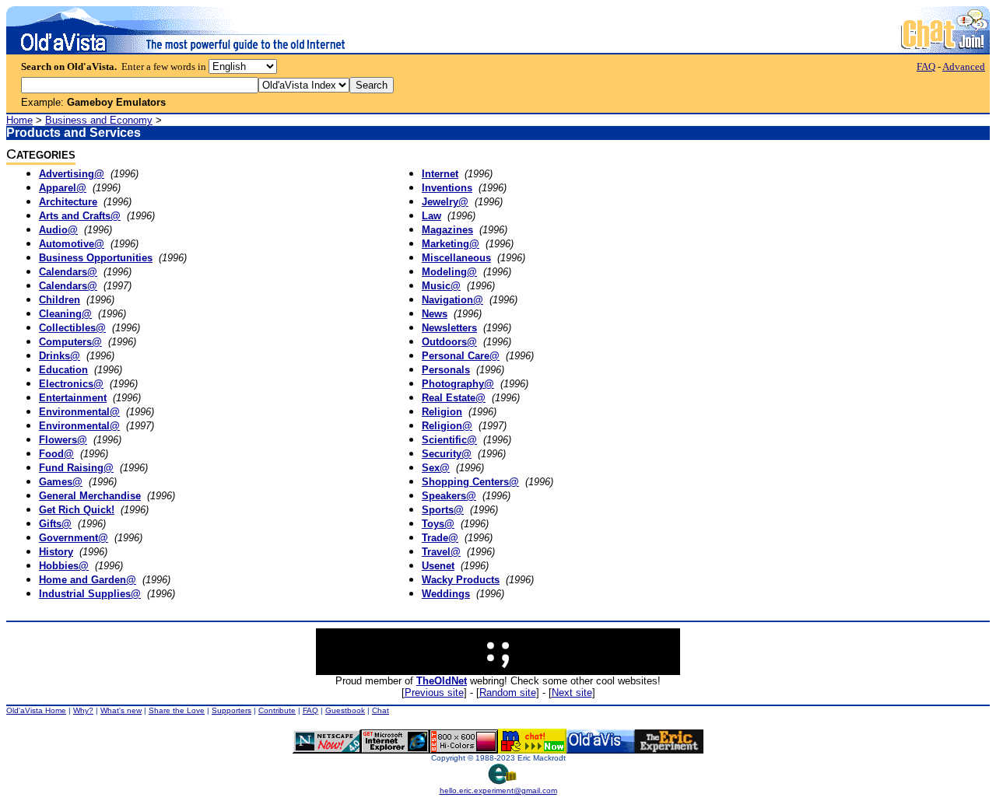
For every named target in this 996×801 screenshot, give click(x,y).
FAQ (926, 66)
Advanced (963, 66)
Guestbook (345, 710)
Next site (572, 692)
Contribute (277, 710)
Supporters (231, 710)
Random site (507, 692)
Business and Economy (99, 120)
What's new (121, 710)
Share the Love (177, 710)
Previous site (434, 692)
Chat (380, 710)
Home (19, 120)
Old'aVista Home (36, 710)
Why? (83, 710)
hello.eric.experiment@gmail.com (498, 790)
